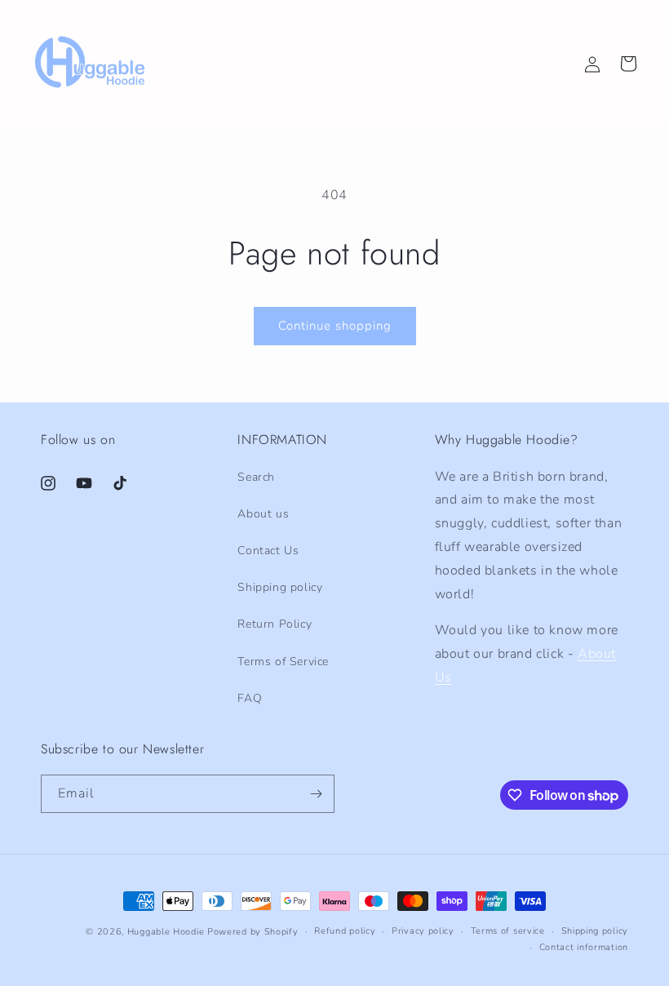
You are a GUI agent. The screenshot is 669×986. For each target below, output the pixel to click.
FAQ (249, 698)
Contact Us (268, 550)
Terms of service (508, 931)
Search (256, 477)
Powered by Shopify (253, 932)
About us (263, 514)
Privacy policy (423, 931)
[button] (628, 64)
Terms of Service (283, 661)
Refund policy (344, 931)
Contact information (583, 947)
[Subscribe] (316, 794)
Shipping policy (279, 587)
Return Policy (274, 624)
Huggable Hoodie (166, 932)
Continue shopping (335, 326)
